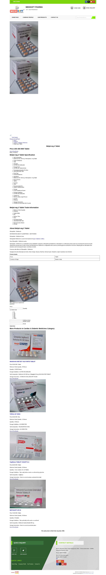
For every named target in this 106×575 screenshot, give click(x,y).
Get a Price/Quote (14, 151)
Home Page (15, 17)
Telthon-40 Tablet (15, 414)
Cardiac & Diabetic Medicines (20, 142)
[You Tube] (91, 2)
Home (14, 140)
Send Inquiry (15, 137)
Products (15, 141)
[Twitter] (89, 2)
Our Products (42, 17)
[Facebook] (86, 2)
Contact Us (54, 17)
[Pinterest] (94, 2)
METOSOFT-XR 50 (15, 510)
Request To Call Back (15, 139)
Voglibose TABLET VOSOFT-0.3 (19, 462)
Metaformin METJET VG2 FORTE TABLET (22, 361)
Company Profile (28, 17)
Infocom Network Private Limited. (88, 573)
